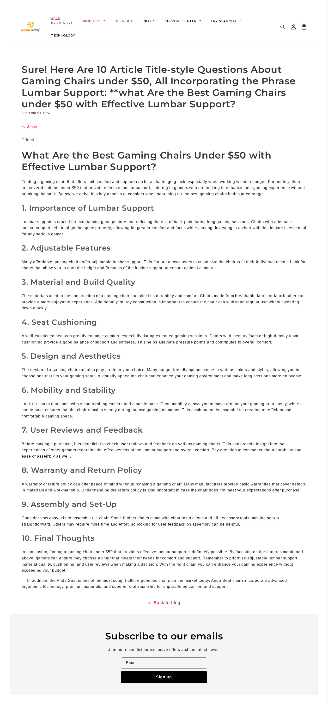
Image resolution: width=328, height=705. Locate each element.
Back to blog (167, 602)
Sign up (164, 677)
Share (32, 127)
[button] (283, 27)
